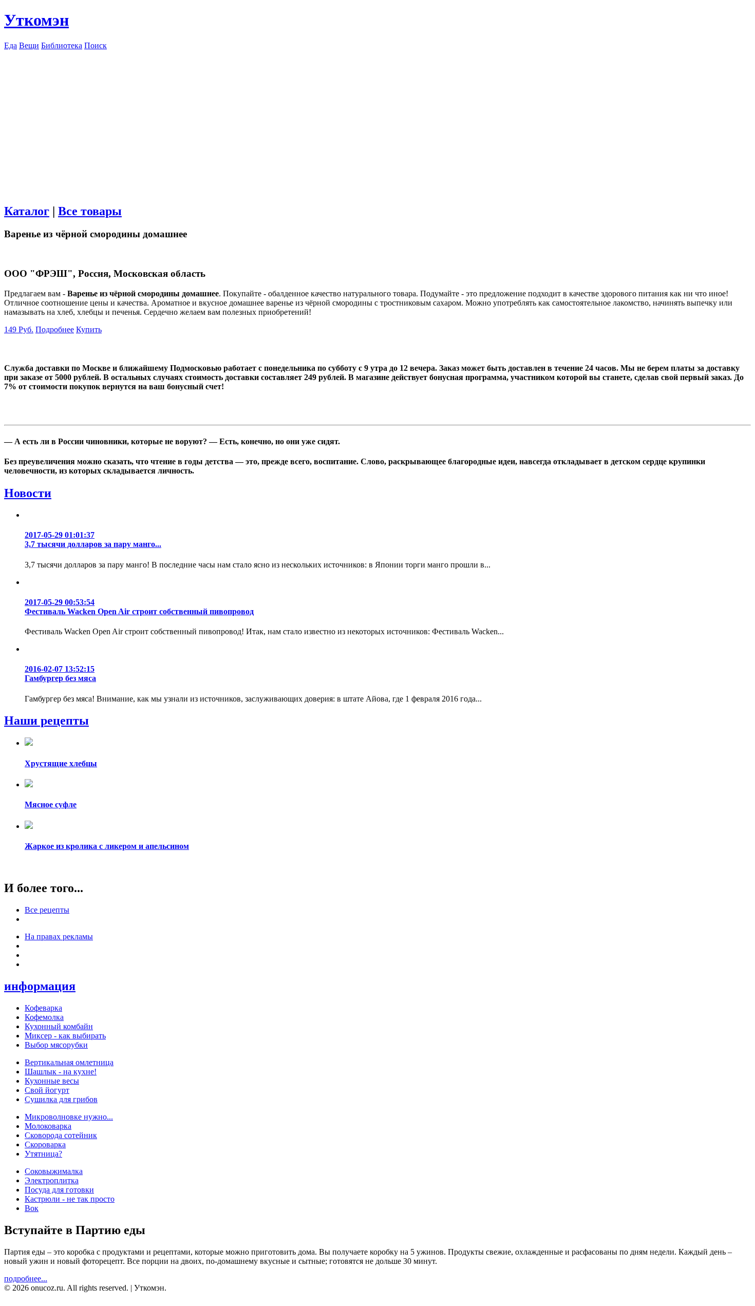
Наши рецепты (46, 720)
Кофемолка (44, 1017)
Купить (89, 329)
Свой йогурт (47, 1090)
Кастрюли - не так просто (70, 1199)
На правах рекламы (59, 936)
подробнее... (25, 1278)
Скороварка (45, 1144)
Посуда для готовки (59, 1189)
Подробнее (54, 329)
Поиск (95, 45)
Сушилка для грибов (61, 1099)
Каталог (26, 211)
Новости (27, 493)
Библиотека (61, 45)
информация (40, 986)
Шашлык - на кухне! (61, 1071)
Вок (32, 1208)
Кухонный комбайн (59, 1026)
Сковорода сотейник (61, 1135)
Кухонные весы (52, 1080)
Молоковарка (48, 1126)
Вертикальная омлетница (69, 1062)
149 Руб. (18, 329)
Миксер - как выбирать (65, 1035)
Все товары (90, 211)
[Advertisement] (377, 122)
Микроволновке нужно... (69, 1116)
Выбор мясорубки (56, 1044)
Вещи (29, 45)
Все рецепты (47, 909)
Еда (10, 45)
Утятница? (43, 1153)
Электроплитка (52, 1180)
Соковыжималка (54, 1171)
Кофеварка (43, 1008)
